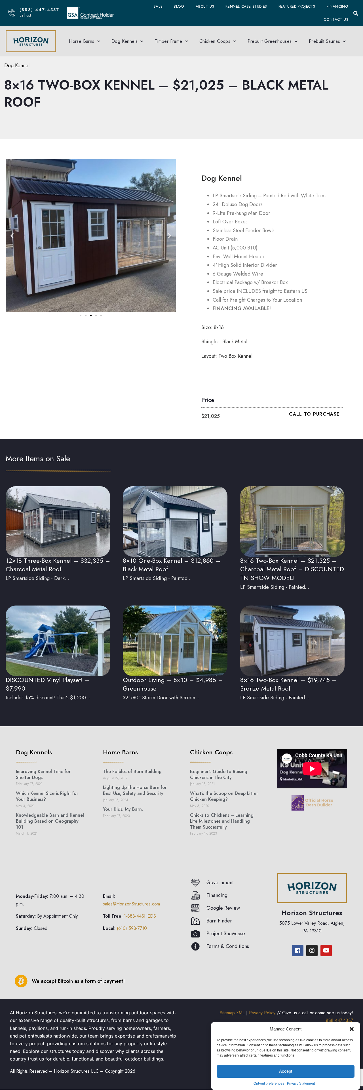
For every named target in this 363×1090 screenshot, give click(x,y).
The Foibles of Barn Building (132, 771)
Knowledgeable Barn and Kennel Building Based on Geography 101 (50, 821)
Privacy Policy (262, 1012)
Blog (179, 6)
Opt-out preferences (269, 1083)
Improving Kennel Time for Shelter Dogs (43, 774)
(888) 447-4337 (39, 10)
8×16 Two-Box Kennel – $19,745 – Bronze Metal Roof (288, 684)
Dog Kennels (124, 41)
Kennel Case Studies (246, 6)
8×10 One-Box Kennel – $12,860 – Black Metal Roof (171, 565)
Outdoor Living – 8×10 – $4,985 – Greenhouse (173, 684)
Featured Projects (296, 6)
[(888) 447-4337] (12, 13)
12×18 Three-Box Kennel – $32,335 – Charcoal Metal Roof (58, 565)
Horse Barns (81, 41)
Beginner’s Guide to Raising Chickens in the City (218, 774)
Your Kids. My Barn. (123, 809)
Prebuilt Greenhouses (270, 41)
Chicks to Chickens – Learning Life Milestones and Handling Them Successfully (222, 821)
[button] (351, 1029)
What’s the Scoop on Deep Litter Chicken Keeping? (224, 796)
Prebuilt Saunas (324, 41)
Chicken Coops (214, 41)
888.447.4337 (339, 1020)
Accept (285, 1071)
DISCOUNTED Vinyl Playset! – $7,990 (47, 684)
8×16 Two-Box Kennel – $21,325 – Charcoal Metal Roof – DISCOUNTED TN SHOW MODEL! (292, 569)
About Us (205, 6)
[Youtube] (326, 950)
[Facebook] (297, 950)
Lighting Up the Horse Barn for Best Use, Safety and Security (135, 790)
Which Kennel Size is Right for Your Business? (47, 796)
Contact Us (336, 19)
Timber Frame (168, 41)
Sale (158, 6)
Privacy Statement (301, 1083)
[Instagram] (312, 950)
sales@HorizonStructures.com (131, 904)
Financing (337, 6)
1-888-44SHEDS (140, 916)
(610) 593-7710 (132, 928)
